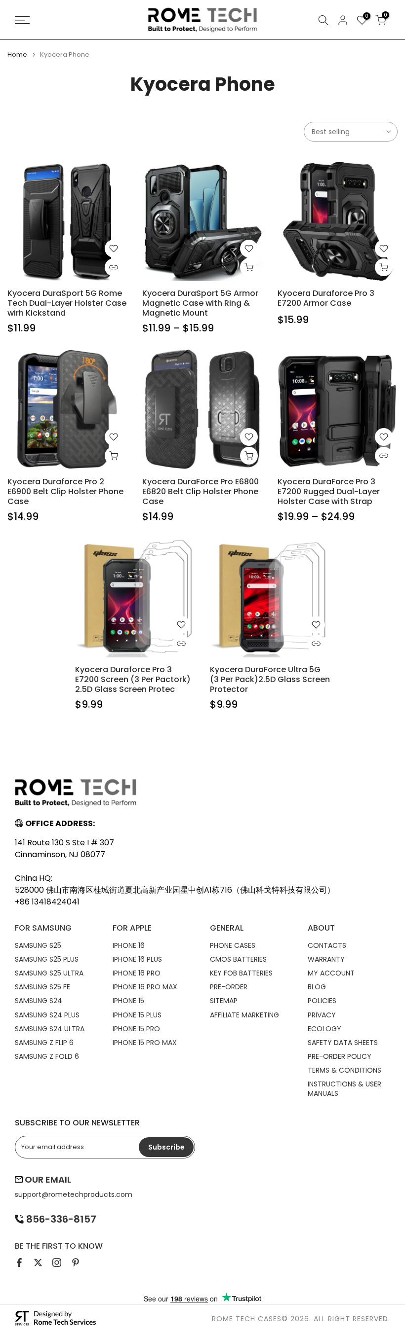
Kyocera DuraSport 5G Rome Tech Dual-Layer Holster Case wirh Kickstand (66, 303)
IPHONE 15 (128, 1001)
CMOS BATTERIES (238, 959)
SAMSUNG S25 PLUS (47, 959)
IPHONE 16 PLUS (137, 959)
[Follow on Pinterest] (75, 1262)
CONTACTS (327, 945)
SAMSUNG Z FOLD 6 (47, 1056)
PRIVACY (322, 1015)
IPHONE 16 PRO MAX (145, 987)
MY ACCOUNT (331, 973)
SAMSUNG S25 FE (42, 987)
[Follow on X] (38, 1262)
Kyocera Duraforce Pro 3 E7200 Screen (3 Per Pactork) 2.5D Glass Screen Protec (133, 679)
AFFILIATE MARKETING (244, 1015)
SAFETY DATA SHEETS (343, 1042)
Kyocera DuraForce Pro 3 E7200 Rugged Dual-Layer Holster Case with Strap (329, 491)
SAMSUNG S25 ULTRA (49, 973)
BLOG (317, 987)
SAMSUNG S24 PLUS (47, 1015)
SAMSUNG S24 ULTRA (49, 1029)
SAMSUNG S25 (38, 945)
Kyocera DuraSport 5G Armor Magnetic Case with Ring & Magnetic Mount (200, 303)
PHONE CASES (232, 945)
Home (17, 54)
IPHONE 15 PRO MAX (145, 1042)
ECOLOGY (324, 1029)
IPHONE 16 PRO (137, 973)
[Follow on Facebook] (19, 1262)
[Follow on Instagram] (56, 1262)
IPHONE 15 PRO (136, 1029)
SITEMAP (224, 1001)
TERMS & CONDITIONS (344, 1070)
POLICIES (322, 1001)
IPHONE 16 (129, 945)
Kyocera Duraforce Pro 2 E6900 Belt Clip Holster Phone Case (65, 491)
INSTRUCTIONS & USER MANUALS (344, 1088)
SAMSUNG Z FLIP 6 (44, 1042)
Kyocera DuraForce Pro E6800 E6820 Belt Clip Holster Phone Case (200, 491)
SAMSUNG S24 (38, 1001)
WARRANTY (326, 959)
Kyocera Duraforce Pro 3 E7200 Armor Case (326, 298)
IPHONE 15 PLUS (137, 1015)
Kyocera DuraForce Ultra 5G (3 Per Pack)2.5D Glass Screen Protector (270, 679)
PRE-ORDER (228, 987)
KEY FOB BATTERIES (241, 973)
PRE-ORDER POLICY (339, 1056)
